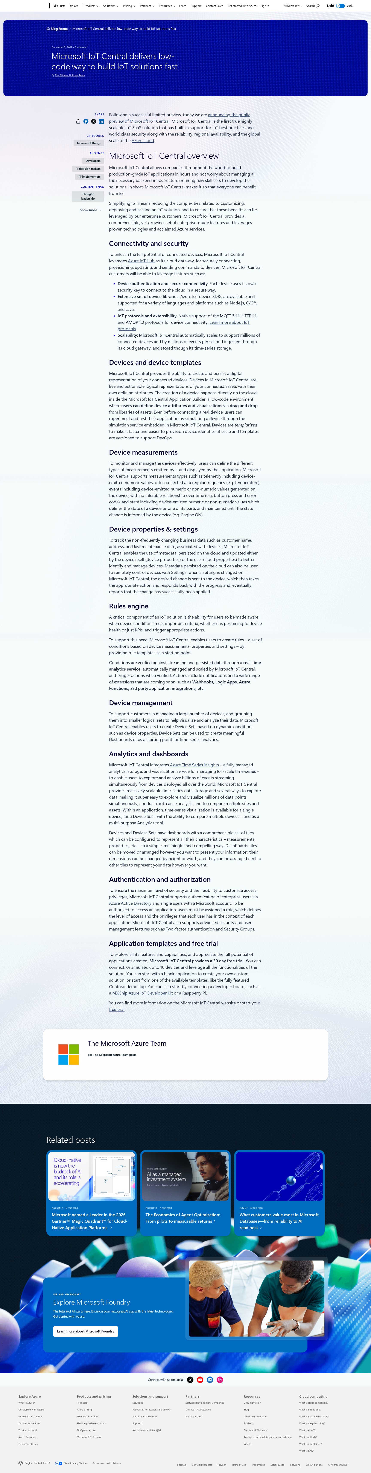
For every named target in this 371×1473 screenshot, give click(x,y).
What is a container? (310, 1443)
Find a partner (194, 1416)
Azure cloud (143, 140)
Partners (145, 6)
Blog (246, 1409)
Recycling (295, 1464)
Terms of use (239, 1464)
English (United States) (37, 1463)
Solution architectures (144, 1416)
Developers (93, 160)
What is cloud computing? (313, 1402)
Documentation (252, 1402)
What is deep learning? (312, 1423)
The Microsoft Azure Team (70, 75)
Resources (165, 6)
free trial (117, 1009)
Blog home (59, 29)
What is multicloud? (310, 1409)
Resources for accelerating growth (151, 1409)
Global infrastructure (30, 1416)
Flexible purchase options (91, 1423)
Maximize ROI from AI (89, 1437)
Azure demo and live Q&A (146, 1430)
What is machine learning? (314, 1416)
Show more (88, 210)
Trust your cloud (27, 1430)
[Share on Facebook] (85, 121)
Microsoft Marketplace (198, 1409)
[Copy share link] (78, 121)
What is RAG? (306, 1450)
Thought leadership (88, 196)
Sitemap (181, 1464)
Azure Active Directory (130, 903)
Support (196, 6)
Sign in (265, 6)
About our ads (314, 1464)
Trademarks (258, 1464)
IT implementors (89, 176)
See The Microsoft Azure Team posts (112, 1054)
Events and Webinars (255, 1430)
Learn (182, 6)
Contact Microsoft (202, 1464)
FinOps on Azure (86, 1430)
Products (89, 6)
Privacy (222, 1464)
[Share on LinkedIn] (101, 121)
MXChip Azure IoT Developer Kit (142, 993)
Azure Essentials (27, 1437)
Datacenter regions (29, 1423)
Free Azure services (87, 1416)
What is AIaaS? (307, 1430)
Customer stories (28, 1443)
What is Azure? (26, 1402)
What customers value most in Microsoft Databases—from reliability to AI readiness (279, 1221)
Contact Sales (214, 6)
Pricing (127, 6)
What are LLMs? (308, 1437)
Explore (73, 6)
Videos (247, 1443)
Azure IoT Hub (141, 260)
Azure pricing (84, 1409)
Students (249, 1423)
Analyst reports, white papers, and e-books (268, 1437)
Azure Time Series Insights (194, 764)
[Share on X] (93, 121)
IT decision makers (88, 168)
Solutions (109, 6)
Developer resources (255, 1416)
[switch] (340, 6)
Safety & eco (277, 1464)
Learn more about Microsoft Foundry (85, 1331)
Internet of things (88, 143)
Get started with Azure (242, 6)
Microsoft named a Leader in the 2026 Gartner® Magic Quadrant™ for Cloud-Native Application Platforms (90, 1221)
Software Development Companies (205, 1402)
